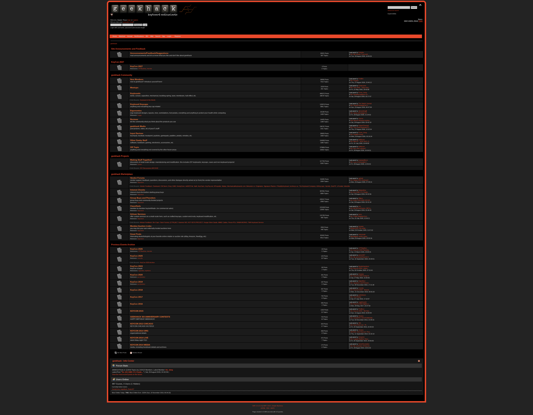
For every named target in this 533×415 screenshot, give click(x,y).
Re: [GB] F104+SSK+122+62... (361, 200)
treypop (361, 274)
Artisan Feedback (146, 222)
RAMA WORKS (242, 222)
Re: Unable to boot (357, 134)
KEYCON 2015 (136, 311)
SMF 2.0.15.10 (257, 406)
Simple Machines (277, 406)
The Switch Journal (365, 103)
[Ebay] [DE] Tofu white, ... (359, 228)
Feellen (361, 79)
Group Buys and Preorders (142, 198)
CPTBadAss (142, 68)
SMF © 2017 (267, 406)
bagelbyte (124, 389)
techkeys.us (294, 186)
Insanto (361, 226)
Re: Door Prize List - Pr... (359, 325)
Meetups (134, 88)
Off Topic (134, 147)
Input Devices (136, 133)
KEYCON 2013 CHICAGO (141, 324)
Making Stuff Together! (141, 160)
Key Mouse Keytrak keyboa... (361, 120)
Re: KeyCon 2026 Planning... (360, 250)
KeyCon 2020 (136, 275)
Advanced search (393, 10)
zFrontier (340, 186)
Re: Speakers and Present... (360, 283)
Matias (224, 186)
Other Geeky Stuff (138, 140)
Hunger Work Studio (210, 222)
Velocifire (347, 186)
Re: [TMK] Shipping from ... (360, 216)
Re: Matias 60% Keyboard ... (360, 180)
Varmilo (327, 186)
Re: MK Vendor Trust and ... (360, 54)
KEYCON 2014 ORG (139, 331)
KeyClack (201, 186)
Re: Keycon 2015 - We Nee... (360, 311)
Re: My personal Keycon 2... (360, 257)
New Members (136, 79)
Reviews (134, 119)
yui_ (360, 206)
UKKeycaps (320, 186)
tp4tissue (362, 139)
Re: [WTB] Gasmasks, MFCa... (361, 208)
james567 (362, 255)
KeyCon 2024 (136, 266)
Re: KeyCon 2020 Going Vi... (360, 276)
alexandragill (363, 111)
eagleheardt (362, 302)
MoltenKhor (362, 190)
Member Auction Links (140, 226)
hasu (360, 214)
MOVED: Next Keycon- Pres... (361, 332)
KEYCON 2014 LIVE (139, 338)
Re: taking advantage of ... (359, 113)
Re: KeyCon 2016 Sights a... (360, 304)
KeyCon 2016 (136, 304)
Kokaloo (361, 52)
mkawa (361, 316)
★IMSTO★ (189, 186)
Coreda (361, 288)
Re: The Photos (356, 297)
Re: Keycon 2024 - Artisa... (360, 268)
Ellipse (361, 198)
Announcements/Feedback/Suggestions (149, 53)
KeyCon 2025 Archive (147, 262)
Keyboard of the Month (147, 100)
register (135, 20)
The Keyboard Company (307, 186)
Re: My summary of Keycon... (361, 346)
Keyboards (135, 93)
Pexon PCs (232, 222)
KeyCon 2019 (136, 282)
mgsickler (141, 270)
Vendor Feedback (146, 186)
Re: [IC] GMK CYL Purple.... (360, 192)
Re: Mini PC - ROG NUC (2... (360, 141)
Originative (259, 186)
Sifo (360, 323)
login (129, 20)
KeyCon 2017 (136, 297)
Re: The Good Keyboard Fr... (360, 127)
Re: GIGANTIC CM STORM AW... (362, 318)
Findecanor (362, 85)
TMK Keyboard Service (256, 222)
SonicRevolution (364, 344)
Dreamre (361, 337)
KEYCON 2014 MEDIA (140, 345)
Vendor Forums (137, 178)
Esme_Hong (363, 92)
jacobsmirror (141, 277)
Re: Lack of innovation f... (359, 162)
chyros (361, 118)
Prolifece (361, 309)
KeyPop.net (209, 186)
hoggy (140, 115)
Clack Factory (164, 222)
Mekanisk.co (250, 186)
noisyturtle (362, 234)
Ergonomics (136, 111)
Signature (141, 182)
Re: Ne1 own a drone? (358, 148)
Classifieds (135, 206)
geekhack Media (138, 126)
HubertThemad (364, 125)
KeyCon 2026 (136, 249)
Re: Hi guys (355, 80)
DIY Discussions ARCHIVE (149, 168)
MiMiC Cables (222, 222)
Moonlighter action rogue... (359, 236)
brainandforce (363, 160)
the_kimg (169, 370)
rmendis (149, 68)
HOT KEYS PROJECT (195, 222)
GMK (174, 186)
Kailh (195, 186)
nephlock (148, 270)
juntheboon (362, 295)
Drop (170, 186)
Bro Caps (156, 222)
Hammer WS (182, 222)
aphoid (361, 178)
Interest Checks (137, 190)
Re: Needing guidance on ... (360, 94)
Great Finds (135, 234)
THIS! (421, 21)
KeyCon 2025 (136, 256)
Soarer (140, 164)
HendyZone (181, 186)
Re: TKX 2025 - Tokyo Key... (360, 87)
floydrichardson (364, 266)
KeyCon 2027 (136, 66)
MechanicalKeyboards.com (236, 186)
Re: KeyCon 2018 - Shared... (360, 290)
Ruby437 (131, 389)
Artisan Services (138, 214)
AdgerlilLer (361, 281)
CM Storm (164, 186)
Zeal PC (333, 186)
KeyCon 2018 (136, 290)
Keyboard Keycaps (139, 104)
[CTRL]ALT (174, 222)
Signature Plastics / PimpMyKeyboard (276, 186)
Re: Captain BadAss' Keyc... (360, 339)
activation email (128, 22)
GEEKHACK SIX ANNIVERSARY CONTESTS (150, 317)
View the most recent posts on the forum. (127, 374)
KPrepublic (217, 186)
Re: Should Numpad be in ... (360, 105)
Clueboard (156, 186)
